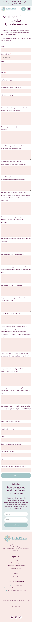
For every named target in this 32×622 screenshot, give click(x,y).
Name (3, 46)
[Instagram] (20, 617)
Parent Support (16, 563)
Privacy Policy (16, 613)
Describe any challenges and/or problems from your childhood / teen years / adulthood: (15, 219)
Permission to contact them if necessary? (15, 466)
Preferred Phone (6, 80)
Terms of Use (16, 606)
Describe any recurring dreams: (11, 285)
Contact (16, 576)
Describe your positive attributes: (12, 254)
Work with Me (16, 568)
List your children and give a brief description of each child (12, 370)
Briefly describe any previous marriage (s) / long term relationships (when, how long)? (15, 355)
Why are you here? (7, 95)
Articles (16, 571)
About (16, 573)
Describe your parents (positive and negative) (13, 128)
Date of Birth (5, 54)
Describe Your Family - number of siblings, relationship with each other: (15, 109)
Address (4, 61)
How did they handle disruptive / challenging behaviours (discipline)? (13, 178)
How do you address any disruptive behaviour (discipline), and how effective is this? (15, 390)
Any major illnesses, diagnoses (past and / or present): (16, 240)
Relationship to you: (7, 429)
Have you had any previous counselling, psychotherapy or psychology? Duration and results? (16, 269)
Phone (3, 436)
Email (3, 72)
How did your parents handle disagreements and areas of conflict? (13, 163)
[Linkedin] (16, 617)
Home (16, 560)
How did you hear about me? (11, 87)
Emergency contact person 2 (11, 444)
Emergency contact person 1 (10, 421)
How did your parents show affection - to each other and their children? (15, 147)
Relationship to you (7, 451)
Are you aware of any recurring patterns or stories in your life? (15, 299)
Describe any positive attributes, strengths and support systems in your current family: (16, 407)
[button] (29, 9)
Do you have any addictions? (10, 313)
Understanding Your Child (16, 565)
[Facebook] (11, 617)
